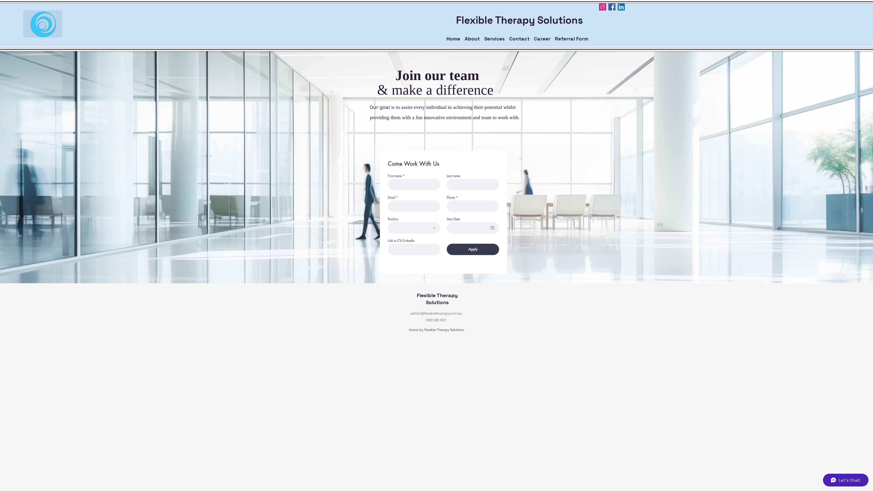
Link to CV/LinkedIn (401, 240)
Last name (453, 176)
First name (395, 176)
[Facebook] (611, 6)
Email (391, 197)
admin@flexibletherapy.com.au (436, 313)
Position (393, 219)
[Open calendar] (492, 228)
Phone (451, 197)
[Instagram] (602, 6)
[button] (542, 39)
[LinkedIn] (621, 6)
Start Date (453, 219)
